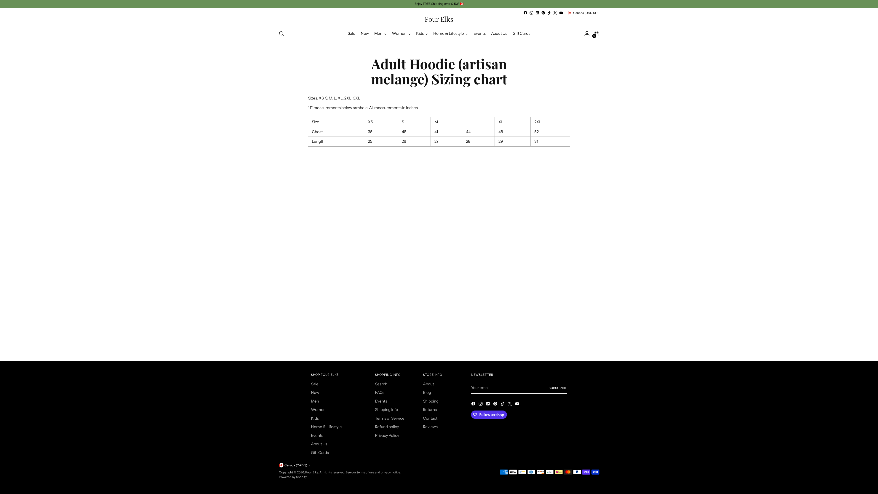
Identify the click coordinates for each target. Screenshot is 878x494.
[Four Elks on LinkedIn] (537, 13)
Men (315, 401)
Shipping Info (386, 409)
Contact (430, 418)
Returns (430, 409)
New (315, 392)
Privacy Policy (387, 435)
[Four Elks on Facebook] (525, 13)
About (428, 384)
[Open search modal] (281, 33)
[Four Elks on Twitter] (555, 13)
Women (318, 409)
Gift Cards (320, 452)
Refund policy (387, 426)
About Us (319, 444)
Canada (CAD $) (584, 13)
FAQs (379, 392)
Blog (427, 392)
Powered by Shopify (293, 477)
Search (381, 384)
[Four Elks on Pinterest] (543, 13)
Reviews (430, 426)
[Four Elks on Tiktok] (549, 13)
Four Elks (311, 472)
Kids (315, 418)
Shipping (431, 401)
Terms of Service (389, 418)
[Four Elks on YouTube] (561, 13)
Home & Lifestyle (326, 426)
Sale (315, 384)
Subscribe (558, 388)
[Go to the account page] (587, 33)
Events (317, 435)
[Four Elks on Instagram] (531, 13)
